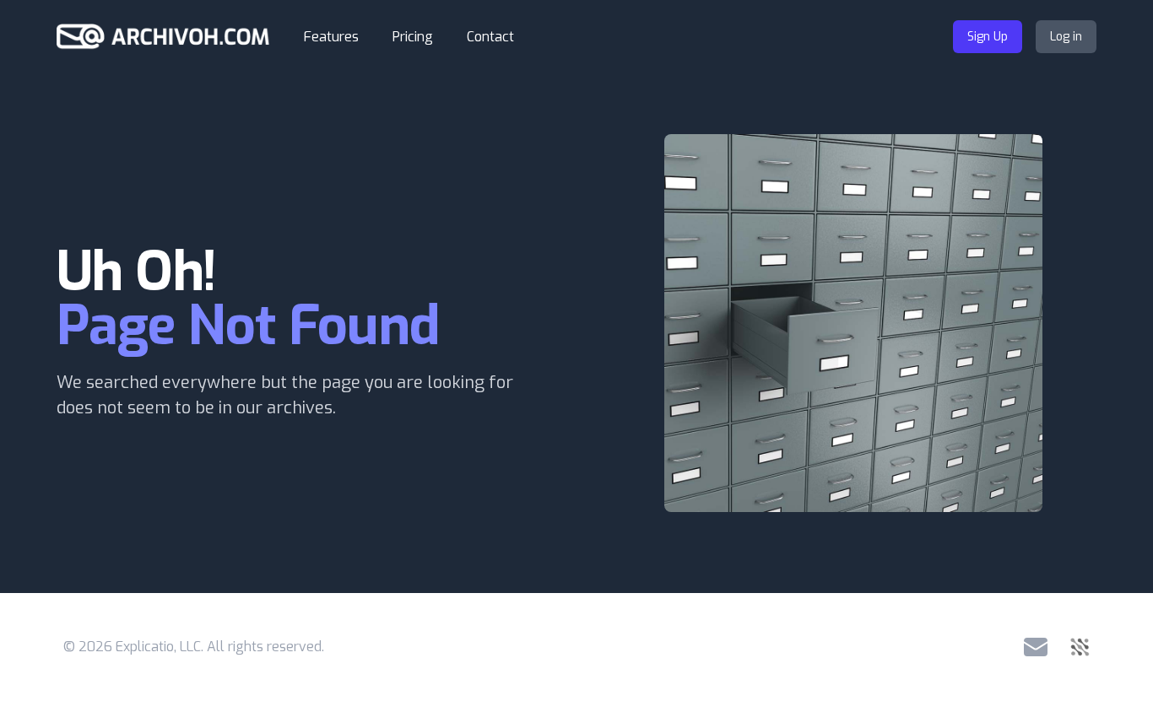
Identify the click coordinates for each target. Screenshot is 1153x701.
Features (331, 37)
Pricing (412, 37)
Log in (1066, 37)
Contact (490, 37)
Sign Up (987, 37)
